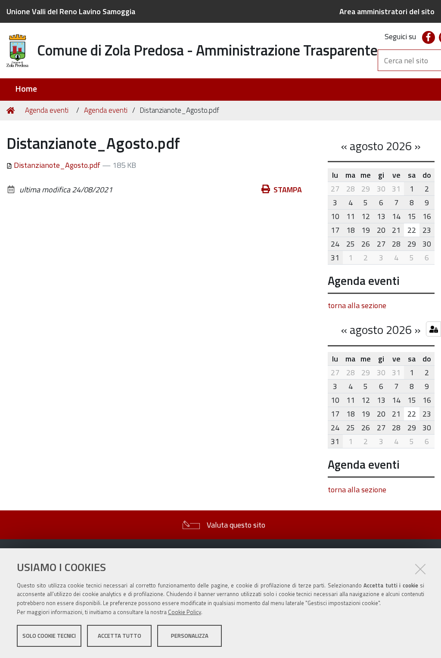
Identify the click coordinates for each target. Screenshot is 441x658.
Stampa (287, 189)
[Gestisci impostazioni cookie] (433, 329)
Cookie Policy (184, 612)
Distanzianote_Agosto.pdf (57, 165)
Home (26, 89)
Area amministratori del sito (387, 11)
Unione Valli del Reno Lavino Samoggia (70, 11)
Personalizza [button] (189, 635)
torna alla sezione (357, 305)
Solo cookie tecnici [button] (49, 635)
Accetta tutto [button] (119, 635)
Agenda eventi (46, 110)
